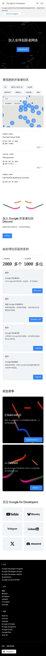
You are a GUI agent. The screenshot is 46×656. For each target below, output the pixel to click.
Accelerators (6, 577)
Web (38, 92)
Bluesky (4, 594)
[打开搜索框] (37, 3)
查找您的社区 (23, 49)
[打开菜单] (3, 3)
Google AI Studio (8, 624)
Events (9, 103)
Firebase (5, 621)
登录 (41, 3)
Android (5, 616)
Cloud (30, 87)
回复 (38, 147)
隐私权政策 (10, 646)
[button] (25, 116)
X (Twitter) (6, 602)
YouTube (5, 605)
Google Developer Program (12, 569)
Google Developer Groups (12, 572)
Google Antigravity (9, 627)
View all (4, 635)
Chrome (5, 618)
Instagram (5, 596)
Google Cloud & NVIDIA (11, 580)
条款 (3, 646)
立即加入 (7, 236)
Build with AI (16, 87)
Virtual (29, 92)
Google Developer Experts (12, 574)
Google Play (6, 632)
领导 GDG (37, 291)
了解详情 (38, 348)
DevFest (7, 92)
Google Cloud (7, 629)
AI (5, 87)
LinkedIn (5, 599)
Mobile (18, 92)
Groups (18, 103)
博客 (3, 591)
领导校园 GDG (35, 319)
